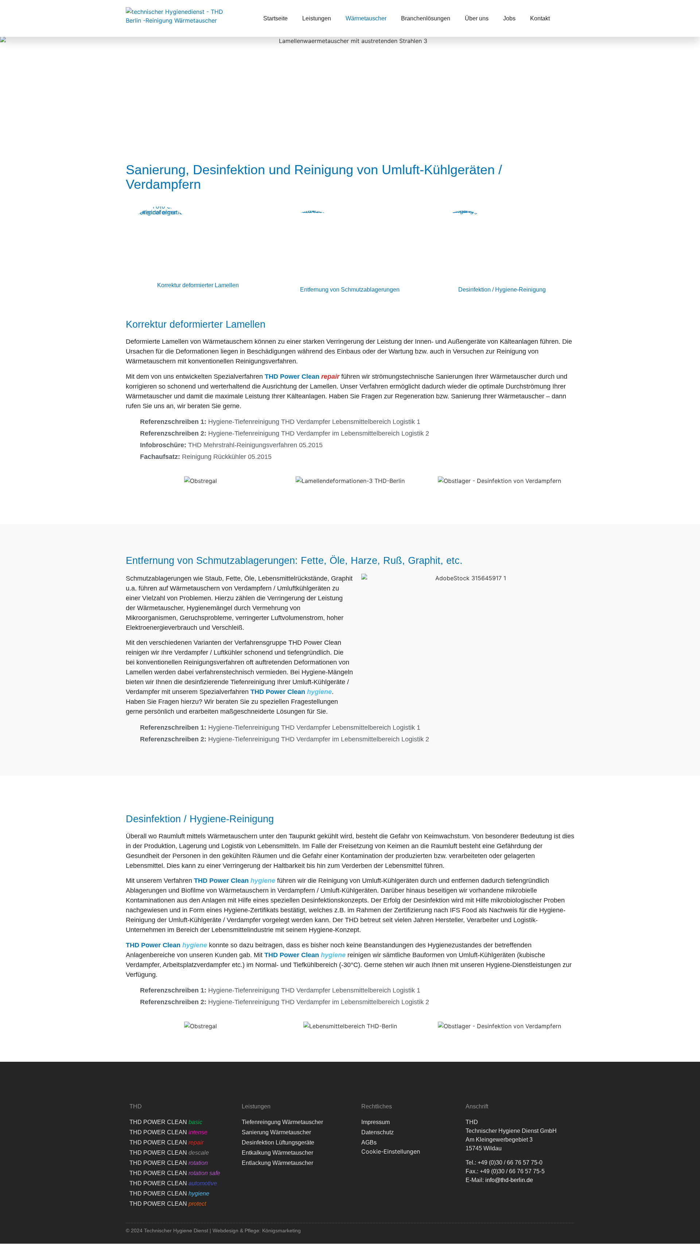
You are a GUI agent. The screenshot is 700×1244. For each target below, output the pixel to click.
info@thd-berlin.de (509, 1180)
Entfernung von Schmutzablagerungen (350, 289)
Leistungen (316, 18)
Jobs (509, 18)
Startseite (275, 18)
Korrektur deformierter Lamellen (198, 285)
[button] (132, 477)
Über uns (477, 18)
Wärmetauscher (366, 18)
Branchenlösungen (425, 18)
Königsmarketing (281, 1230)
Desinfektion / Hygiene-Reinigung (502, 289)
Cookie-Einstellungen (390, 1151)
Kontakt (540, 18)
